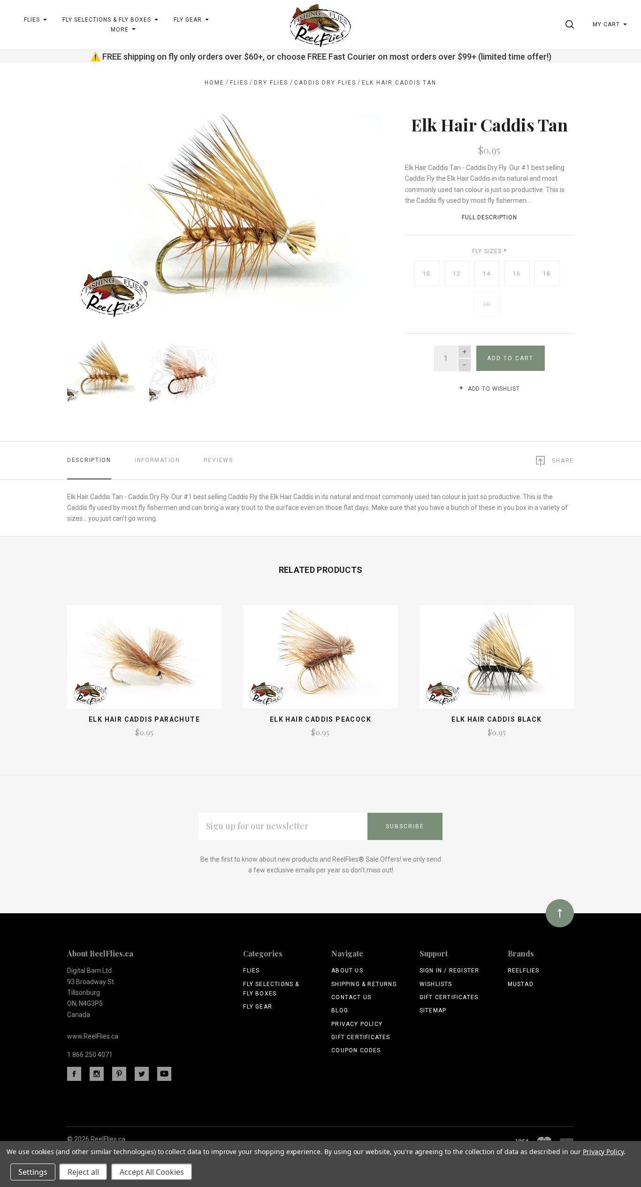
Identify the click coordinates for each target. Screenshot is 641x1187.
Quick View (144, 661)
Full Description (489, 217)
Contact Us (351, 997)
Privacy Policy (356, 1024)
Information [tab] (157, 460)
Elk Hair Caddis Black (496, 719)
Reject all (83, 1172)
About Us (347, 970)
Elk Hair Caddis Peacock (320, 719)
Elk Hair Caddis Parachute (144, 719)
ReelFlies (524, 970)
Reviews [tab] (218, 460)
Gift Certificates (360, 1037)
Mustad (521, 984)
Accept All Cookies (152, 1172)
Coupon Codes (356, 1050)
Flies (251, 970)
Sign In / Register (450, 970)
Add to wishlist (492, 388)
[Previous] (93, 215)
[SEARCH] (571, 24)
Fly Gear (257, 1006)
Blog (339, 1010)
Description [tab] (89, 460)
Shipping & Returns (364, 984)
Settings (32, 1172)
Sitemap (433, 1010)
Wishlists (436, 984)
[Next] (355, 215)
